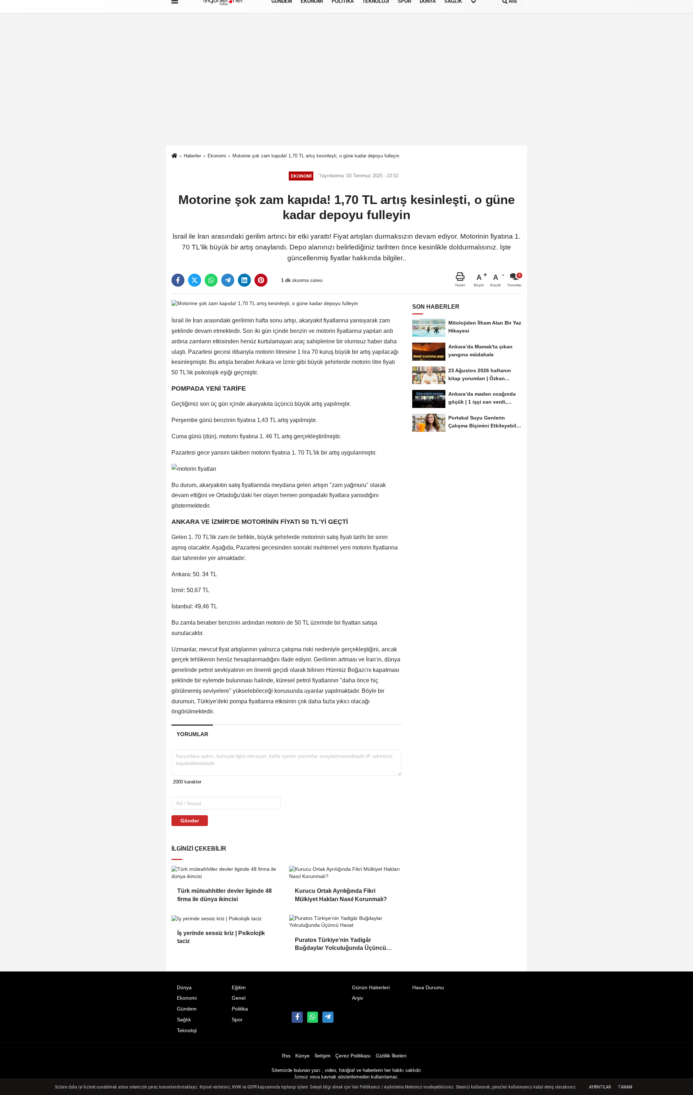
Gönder (189, 821)
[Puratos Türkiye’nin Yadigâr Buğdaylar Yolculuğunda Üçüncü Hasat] (345, 922)
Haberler (192, 155)
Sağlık (184, 1019)
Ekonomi (217, 155)
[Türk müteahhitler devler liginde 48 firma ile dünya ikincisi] (227, 873)
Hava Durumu (428, 987)
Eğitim (239, 987)
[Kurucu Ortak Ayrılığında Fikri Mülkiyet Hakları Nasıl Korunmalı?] (345, 873)
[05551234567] (312, 1017)
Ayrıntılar (600, 1087)
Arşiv (357, 998)
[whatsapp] (211, 280)
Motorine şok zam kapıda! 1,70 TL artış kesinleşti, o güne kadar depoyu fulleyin (315, 155)
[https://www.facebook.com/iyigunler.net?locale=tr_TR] (297, 1017)
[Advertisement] (346, 91)
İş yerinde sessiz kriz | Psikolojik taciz (221, 937)
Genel (238, 998)
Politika (240, 1009)
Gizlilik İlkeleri (391, 1056)
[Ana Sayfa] (174, 156)
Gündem (187, 1009)
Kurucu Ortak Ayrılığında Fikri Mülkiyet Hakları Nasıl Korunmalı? (341, 895)
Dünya (184, 987)
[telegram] (227, 280)
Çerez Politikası (353, 1056)
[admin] (327, 1017)
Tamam (625, 1087)
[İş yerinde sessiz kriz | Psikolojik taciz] (227, 918)
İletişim (323, 1056)
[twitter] (194, 280)
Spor (237, 1019)
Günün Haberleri (371, 987)
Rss (286, 1056)
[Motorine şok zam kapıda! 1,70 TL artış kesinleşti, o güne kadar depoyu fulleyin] (264, 303)
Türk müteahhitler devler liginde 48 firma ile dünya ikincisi (224, 895)
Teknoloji (187, 1030)
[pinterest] (260, 280)
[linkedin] (244, 280)
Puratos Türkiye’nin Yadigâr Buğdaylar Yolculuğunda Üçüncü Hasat (340, 944)
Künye (302, 1056)
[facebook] (177, 280)
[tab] (192, 734)
